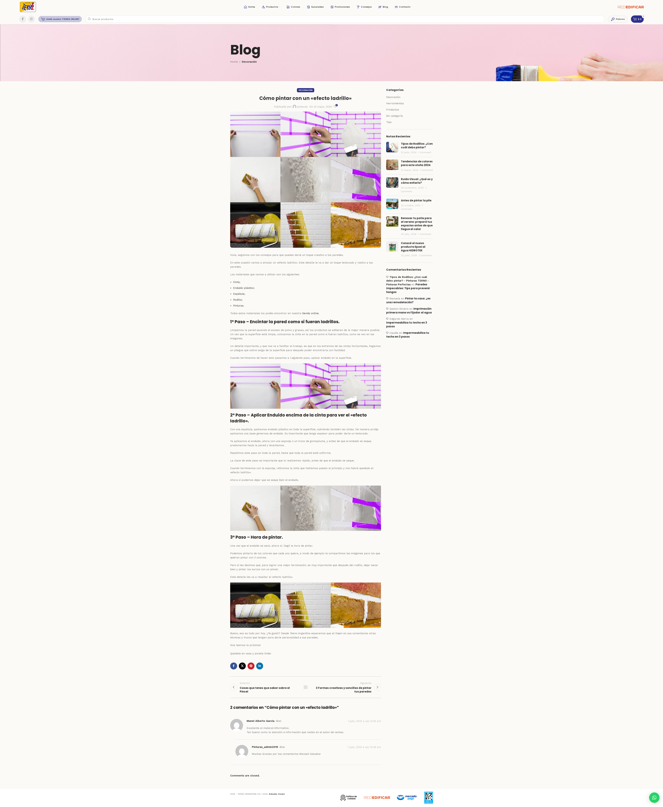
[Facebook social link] (22, 19)
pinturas (302, 106)
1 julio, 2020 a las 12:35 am (364, 721)
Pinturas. (238, 305)
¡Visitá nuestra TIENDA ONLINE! (62, 19)
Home (234, 61)
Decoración (249, 61)
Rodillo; (237, 299)
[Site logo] (28, 6)
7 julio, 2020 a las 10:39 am (364, 747)
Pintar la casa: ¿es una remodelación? (408, 300)
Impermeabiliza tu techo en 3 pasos (407, 334)
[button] (654, 797)
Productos (392, 109)
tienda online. (310, 313)
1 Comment (424, 152)
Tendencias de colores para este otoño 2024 (417, 163)
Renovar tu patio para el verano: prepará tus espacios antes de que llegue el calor (417, 223)
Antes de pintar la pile (416, 200)
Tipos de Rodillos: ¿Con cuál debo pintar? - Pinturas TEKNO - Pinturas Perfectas (407, 280)
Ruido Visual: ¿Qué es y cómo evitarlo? (417, 181)
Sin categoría (394, 115)
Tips (389, 122)
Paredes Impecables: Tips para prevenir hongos (408, 288)
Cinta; (236, 282)
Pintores (620, 19)
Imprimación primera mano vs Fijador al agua (409, 310)
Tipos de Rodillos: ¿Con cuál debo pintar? (417, 145)
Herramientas (395, 103)
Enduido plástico (243, 288)
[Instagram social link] (31, 19)
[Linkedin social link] (259, 665)
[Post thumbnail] (392, 148)
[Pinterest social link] (251, 665)
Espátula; (239, 293)
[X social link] (242, 665)
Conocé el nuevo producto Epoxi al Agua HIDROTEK (413, 246)
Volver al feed (305, 687)
